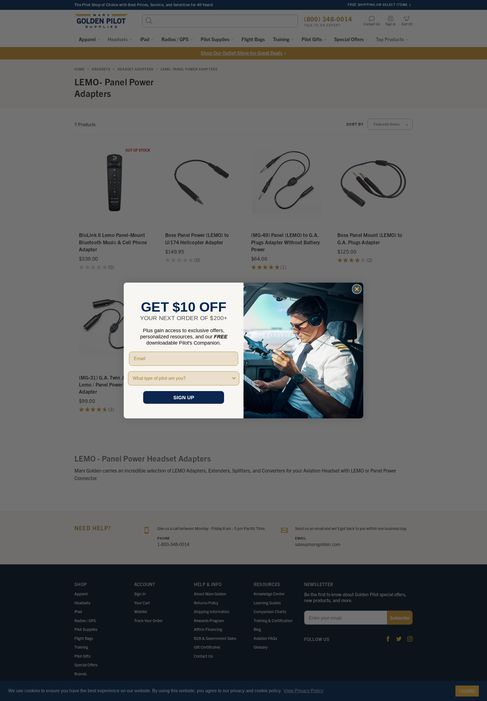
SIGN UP (183, 397)
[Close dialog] (357, 289)
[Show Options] (234, 378)
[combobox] (182, 378)
